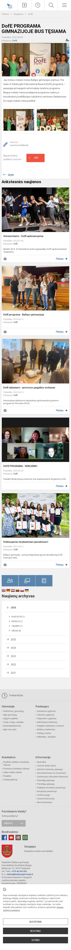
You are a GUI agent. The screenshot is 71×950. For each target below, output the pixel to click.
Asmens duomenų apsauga (50, 769)
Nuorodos (41, 762)
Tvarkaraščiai (15, 695)
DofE (30, 14)
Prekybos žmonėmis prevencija (51, 788)
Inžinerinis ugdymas (46, 711)
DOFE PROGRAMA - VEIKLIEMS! (20, 466)
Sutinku (36, 940)
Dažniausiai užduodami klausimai (52, 777)
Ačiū (33, 157)
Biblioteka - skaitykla (46, 737)
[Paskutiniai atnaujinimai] (37, 5)
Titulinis (5, 14)
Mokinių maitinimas (46, 729)
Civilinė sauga (43, 795)
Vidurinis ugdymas (45, 715)
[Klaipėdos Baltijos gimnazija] (9, 4)
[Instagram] (18, 837)
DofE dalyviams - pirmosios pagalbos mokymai (29, 387)
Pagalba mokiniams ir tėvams (50, 726)
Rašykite (8, 823)
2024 (13, 648)
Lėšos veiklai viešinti (12, 772)
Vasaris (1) (17, 626)
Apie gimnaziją (10, 715)
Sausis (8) (16, 631)
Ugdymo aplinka (10, 718)
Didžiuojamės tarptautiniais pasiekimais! (25, 542)
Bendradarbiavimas (12, 726)
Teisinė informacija (45, 799)
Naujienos (19, 14)
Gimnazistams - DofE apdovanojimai (23, 236)
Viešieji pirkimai (10, 780)
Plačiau (60, 258)
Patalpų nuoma (44, 733)
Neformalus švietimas (47, 722)
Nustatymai (35, 922)
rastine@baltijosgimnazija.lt (20, 874)
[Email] (25, 837)
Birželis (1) (17, 621)
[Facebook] (4, 837)
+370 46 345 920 (19, 871)
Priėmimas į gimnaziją (13, 711)
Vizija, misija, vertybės (13, 722)
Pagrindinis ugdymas (46, 718)
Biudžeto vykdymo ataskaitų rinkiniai (16, 763)
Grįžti (11, 174)
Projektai (7, 776)
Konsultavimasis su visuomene (51, 773)
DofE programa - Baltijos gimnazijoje (23, 314)
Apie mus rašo (9, 729)
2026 (13, 607)
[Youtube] (11, 837)
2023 (13, 656)
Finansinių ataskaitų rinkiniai (16, 769)
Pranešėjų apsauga (45, 780)
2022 (13, 664)
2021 (13, 673)
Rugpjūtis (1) (18, 617)
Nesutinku (35, 931)
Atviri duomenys (44, 802)
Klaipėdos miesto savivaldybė (38, 851)
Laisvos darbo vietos (46, 766)
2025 (13, 639)
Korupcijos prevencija (47, 791)
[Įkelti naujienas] (24, 5)
